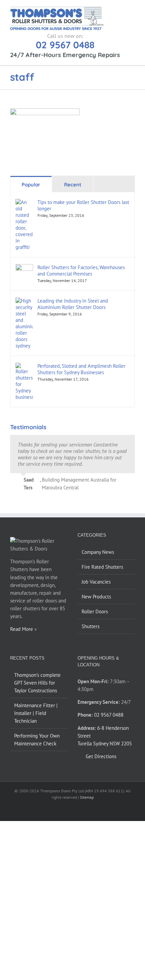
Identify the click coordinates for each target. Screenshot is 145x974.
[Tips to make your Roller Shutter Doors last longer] (24, 203)
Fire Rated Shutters (102, 567)
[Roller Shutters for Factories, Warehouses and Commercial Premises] (24, 268)
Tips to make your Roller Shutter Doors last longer (83, 205)
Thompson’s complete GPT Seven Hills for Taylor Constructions (37, 683)
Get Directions (101, 756)
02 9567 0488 (65, 45)
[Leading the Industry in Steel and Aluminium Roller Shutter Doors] (24, 301)
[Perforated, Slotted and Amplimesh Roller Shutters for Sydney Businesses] (24, 366)
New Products (96, 596)
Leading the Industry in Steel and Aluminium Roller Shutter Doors (72, 304)
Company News (98, 552)
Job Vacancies (96, 582)
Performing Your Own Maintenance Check (37, 740)
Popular (31, 184)
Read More (21, 629)
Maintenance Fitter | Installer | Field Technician (36, 713)
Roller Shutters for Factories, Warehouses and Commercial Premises (81, 270)
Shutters (90, 626)
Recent (72, 184)
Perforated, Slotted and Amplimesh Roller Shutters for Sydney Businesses (81, 369)
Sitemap (87, 797)
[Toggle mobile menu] (132, 10)
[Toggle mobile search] (120, 10)
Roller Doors (95, 611)
